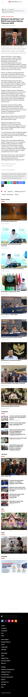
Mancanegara (4, 639)
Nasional (11, 9)
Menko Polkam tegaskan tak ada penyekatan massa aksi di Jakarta (11, 359)
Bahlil (17, 194)
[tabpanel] (14, 521)
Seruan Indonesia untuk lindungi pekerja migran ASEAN (14, 603)
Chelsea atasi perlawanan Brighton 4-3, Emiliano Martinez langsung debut (16, 482)
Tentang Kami (5, 674)
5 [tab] (18, 531)
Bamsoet (10, 191)
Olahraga (3, 649)
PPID (2, 687)
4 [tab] (16, 531)
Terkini (3, 625)
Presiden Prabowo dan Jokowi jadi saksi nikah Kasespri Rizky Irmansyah (12, 405)
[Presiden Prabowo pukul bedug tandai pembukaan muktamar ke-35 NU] (14, 282)
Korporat (3, 684)
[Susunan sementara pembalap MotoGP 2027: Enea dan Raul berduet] (4, 418)
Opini (2, 655)
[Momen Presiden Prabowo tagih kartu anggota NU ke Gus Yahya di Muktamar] (14, 259)
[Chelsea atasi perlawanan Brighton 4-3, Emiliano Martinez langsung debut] (4, 482)
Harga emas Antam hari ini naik (17, 438)
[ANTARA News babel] (15, 1)
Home (5, 9)
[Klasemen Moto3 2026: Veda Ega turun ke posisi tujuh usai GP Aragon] (4, 489)
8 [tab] (19, 554)
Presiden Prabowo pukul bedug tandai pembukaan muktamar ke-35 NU (12, 290)
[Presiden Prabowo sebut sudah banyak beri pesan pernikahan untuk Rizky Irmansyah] (14, 373)
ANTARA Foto (5, 682)
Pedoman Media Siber (7, 677)
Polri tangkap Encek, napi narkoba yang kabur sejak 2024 (12, 475)
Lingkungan (4, 647)
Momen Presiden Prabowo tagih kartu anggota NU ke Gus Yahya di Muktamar (12, 267)
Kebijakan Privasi (5, 672)
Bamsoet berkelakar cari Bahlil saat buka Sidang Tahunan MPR (12, 11)
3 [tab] (14, 531)
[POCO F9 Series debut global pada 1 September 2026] (4, 425)
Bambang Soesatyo (20, 191)
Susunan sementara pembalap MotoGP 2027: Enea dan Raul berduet (17, 417)
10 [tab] (23, 554)
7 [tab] (17, 554)
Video (3, 532)
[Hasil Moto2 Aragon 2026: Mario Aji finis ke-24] (4, 503)
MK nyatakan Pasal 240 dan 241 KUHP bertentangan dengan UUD (12, 220)
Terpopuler (4, 411)
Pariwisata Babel (5, 660)
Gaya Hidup (4, 653)
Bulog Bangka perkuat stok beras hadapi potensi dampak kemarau (13, 548)
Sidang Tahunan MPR (7, 16)
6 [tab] (15, 554)
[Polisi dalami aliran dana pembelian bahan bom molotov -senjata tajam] (14, 305)
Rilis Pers (3, 663)
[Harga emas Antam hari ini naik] (4, 440)
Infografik (4, 556)
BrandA (3, 679)
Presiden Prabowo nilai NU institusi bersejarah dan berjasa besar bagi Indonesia (11, 244)
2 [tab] (12, 531)
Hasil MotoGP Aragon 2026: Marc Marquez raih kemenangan (16, 496)
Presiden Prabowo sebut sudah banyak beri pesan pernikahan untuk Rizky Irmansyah (14, 382)
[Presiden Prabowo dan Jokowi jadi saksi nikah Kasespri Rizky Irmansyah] (14, 396)
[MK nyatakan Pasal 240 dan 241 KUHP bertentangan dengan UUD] (14, 211)
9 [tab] (21, 554)
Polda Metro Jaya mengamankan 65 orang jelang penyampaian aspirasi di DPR (13, 336)
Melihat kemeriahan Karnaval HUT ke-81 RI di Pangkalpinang (14, 526)
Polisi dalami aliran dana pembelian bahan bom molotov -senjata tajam (13, 313)
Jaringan (3, 667)
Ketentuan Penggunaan (7, 669)
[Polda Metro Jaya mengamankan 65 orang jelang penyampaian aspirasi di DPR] (14, 328)
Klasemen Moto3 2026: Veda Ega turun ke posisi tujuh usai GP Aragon (17, 489)
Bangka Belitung (5, 642)
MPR (5, 191)
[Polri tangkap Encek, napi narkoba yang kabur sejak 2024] (14, 466)
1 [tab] (9, 531)
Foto (2, 509)
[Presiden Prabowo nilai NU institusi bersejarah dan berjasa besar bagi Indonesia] (14, 234)
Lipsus (3, 644)
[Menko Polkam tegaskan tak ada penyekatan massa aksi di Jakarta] (14, 350)
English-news (4, 658)
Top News (4, 454)
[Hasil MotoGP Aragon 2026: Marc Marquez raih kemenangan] (4, 496)
